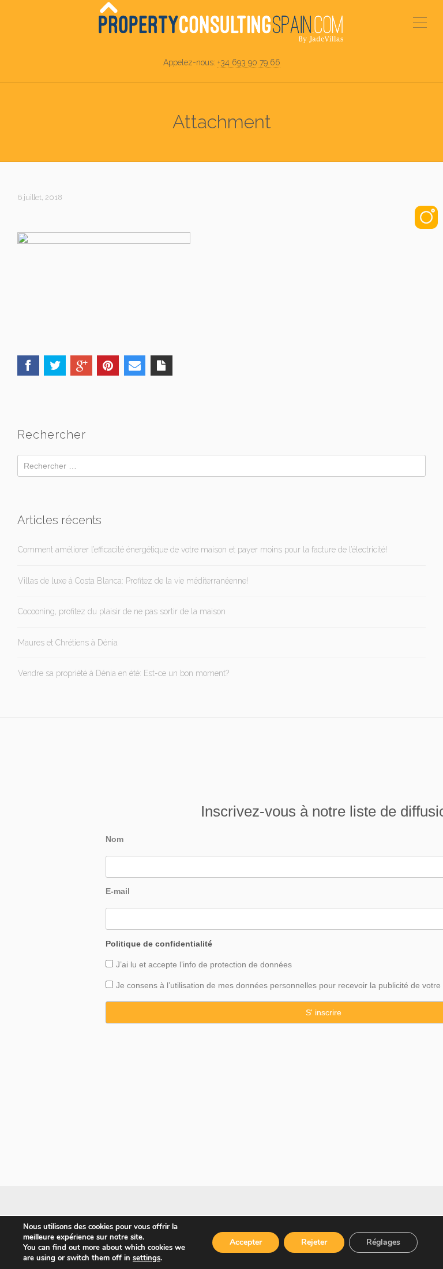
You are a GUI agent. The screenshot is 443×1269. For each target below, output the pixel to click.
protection (227, 964)
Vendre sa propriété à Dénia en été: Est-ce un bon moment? (123, 673)
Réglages (383, 1242)
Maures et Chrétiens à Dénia (68, 642)
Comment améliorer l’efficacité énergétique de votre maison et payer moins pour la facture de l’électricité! (202, 549)
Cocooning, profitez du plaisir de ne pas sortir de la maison (122, 611)
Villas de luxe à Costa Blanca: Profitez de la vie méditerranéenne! (133, 580)
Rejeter (314, 1242)
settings (146, 1258)
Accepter (246, 1242)
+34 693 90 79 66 (248, 62)
